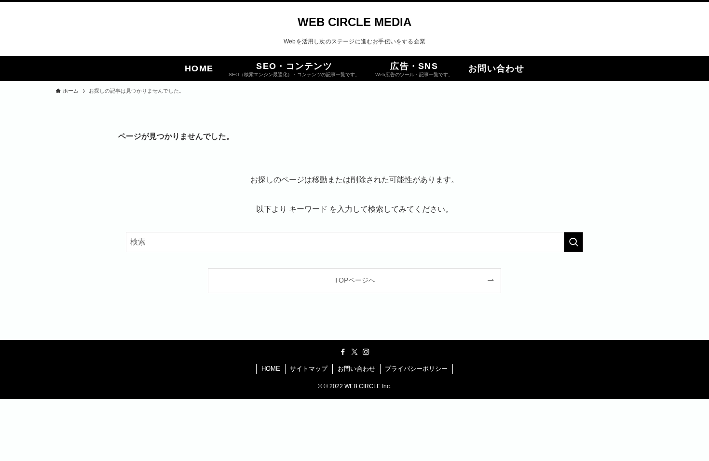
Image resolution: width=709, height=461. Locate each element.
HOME (270, 368)
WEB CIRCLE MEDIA (354, 22)
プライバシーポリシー (416, 368)
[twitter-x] (354, 352)
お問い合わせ (356, 368)
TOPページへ (354, 280)
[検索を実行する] (573, 242)
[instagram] (366, 352)
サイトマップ (308, 368)
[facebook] (343, 352)
